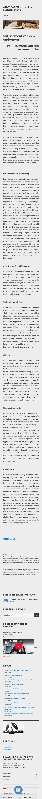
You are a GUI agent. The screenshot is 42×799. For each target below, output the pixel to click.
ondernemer (6, 776)
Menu (6, 16)
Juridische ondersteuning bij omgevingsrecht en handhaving (19, 680)
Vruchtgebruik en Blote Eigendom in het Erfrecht (16, 693)
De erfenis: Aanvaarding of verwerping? (14, 698)
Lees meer (11, 601)
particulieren (7, 749)
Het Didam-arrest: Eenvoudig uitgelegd (14, 684)
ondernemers (8, 747)
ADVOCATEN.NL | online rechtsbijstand (18, 8)
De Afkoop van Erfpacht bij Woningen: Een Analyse (17, 689)
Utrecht (20, 767)
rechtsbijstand (8, 745)
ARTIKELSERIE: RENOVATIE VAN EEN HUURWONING (18, 670)
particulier (6, 779)
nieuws (5, 782)
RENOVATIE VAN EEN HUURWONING (13, 675)
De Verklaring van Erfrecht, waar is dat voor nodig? (17, 703)
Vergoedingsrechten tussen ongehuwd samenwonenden (18, 713)
